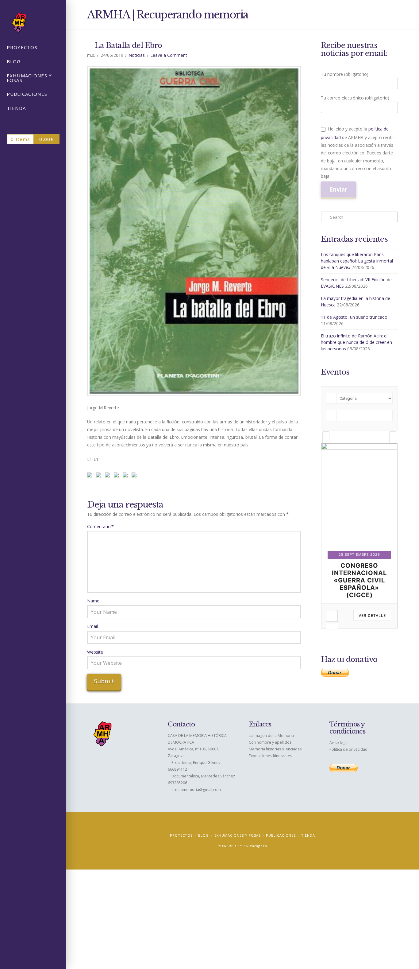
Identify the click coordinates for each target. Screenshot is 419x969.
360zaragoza (255, 845)
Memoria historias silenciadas (275, 749)
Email (92, 626)
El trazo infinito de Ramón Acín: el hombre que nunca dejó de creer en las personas (356, 342)
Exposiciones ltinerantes (270, 755)
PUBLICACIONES (281, 835)
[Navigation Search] (33, 123)
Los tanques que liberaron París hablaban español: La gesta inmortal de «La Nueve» (357, 260)
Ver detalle (372, 615)
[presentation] (325, 437)
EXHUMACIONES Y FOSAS (237, 835)
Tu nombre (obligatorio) (344, 74)
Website (95, 652)
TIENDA (308, 835)
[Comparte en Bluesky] (126, 476)
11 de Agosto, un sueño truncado (354, 317)
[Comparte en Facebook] (90, 476)
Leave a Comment (168, 55)
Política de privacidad (348, 749)
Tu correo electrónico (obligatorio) (355, 98)
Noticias (137, 55)
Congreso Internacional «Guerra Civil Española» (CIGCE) (359, 580)
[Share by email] (135, 476)
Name (93, 601)
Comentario (100, 526)
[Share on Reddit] (99, 476)
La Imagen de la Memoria (271, 735)
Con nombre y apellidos (270, 742)
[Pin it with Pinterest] (108, 476)
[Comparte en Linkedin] (117, 476)
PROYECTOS (181, 835)
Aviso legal (338, 742)
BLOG (203, 835)
